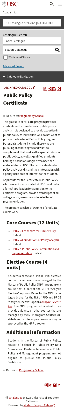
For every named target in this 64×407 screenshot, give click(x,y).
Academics (10, 12)
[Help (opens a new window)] (59, 89)
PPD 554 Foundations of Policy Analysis (35, 240)
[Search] (57, 50)
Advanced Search (13, 66)
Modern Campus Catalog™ (39, 405)
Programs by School (31, 116)
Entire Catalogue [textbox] (15, 41)
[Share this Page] (50, 89)
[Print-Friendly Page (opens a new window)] (54, 89)
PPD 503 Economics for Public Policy (34, 231)
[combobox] (32, 23)
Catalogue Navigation (20, 76)
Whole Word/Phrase (19, 57)
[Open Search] (52, 4)
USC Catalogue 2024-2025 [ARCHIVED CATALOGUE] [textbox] (33, 23)
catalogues (15, 398)
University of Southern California (10, 4)
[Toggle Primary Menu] (60, 4)
